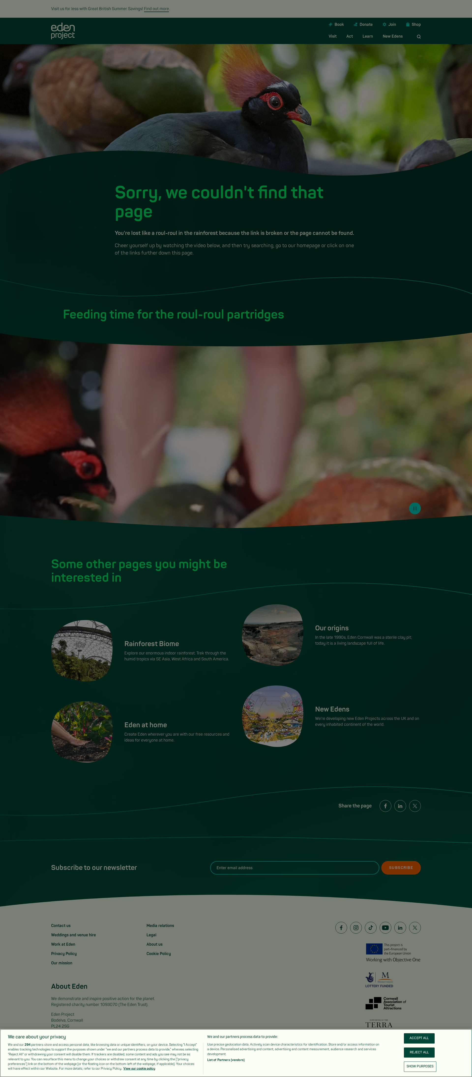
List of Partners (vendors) (226, 1060)
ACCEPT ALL (419, 1038)
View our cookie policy (139, 1069)
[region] (236, 1053)
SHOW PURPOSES (420, 1067)
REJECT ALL (419, 1052)
